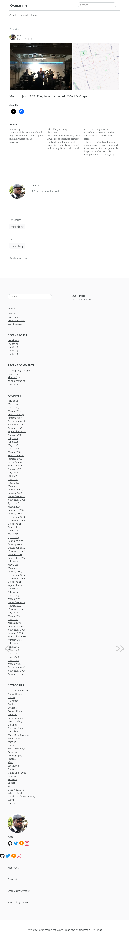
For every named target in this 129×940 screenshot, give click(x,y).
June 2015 (13, 530)
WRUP (11, 803)
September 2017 (16, 465)
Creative (12, 714)
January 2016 (15, 513)
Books (11, 704)
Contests (12, 707)
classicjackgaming (18, 370)
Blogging (13, 701)
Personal (12, 752)
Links (34, 14)
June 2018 (13, 441)
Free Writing (15, 721)
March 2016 (14, 506)
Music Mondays (16, 748)
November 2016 (16, 499)
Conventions (15, 711)
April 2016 (13, 503)
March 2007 (14, 664)
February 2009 (16, 626)
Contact (23, 14)
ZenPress (96, 929)
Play (10, 762)
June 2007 (13, 657)
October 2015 (15, 523)
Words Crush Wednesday (21, 796)
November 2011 (16, 609)
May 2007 (13, 660)
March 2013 (14, 599)
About (12, 14)
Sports (11, 782)
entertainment (16, 718)
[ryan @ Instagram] (27, 843)
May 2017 (13, 479)
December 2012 (16, 602)
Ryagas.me (18, 5)
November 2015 (16, 520)
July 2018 (13, 438)
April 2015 (13, 537)
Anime (11, 697)
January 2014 (15, 571)
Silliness (12, 779)
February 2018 (16, 455)
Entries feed (14, 317)
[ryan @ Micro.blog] (21, 843)
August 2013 (14, 588)
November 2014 (16, 551)
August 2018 (15, 435)
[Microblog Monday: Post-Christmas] (65, 139)
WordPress (63, 929)
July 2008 (13, 643)
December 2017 (16, 462)
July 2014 (13, 561)
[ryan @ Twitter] (16, 843)
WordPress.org (16, 324)
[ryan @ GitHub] (10, 843)
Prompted (13, 765)
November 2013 (16, 578)
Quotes (12, 769)
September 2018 (17, 431)
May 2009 (13, 619)
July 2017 (13, 472)
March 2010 (14, 616)
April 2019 (13, 407)
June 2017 (13, 476)
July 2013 (13, 592)
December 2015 (16, 517)
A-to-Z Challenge (18, 690)
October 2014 (15, 554)
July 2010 (13, 612)
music (11, 745)
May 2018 (13, 445)
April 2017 (13, 482)
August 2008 (15, 639)
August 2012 (15, 605)
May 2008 (13, 650)
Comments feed (16, 320)
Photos (12, 759)
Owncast (12, 879)
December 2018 (16, 421)
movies (12, 741)
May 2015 (13, 534)
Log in (11, 313)
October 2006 (15, 674)
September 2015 (16, 527)
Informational (16, 728)
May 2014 (13, 564)
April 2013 (13, 595)
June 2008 (13, 646)
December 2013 (16, 575)
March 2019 (14, 411)
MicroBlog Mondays (19, 735)
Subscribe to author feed (46, 191)
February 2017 (15, 489)
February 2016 (16, 510)
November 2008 (17, 629)
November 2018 (16, 424)
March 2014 (14, 568)
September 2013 (16, 585)
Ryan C (11, 890)
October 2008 (15, 633)
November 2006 (17, 670)
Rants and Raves (17, 772)
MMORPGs (14, 738)
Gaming (12, 724)
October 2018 (15, 428)
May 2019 (13, 404)
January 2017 (15, 493)
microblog (17, 226)
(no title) (13, 343)
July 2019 (13, 400)
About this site (16, 694)
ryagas (11, 374)
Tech (10, 786)
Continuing (14, 340)
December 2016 (16, 496)
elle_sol (12, 377)
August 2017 (14, 469)
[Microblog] (28, 136)
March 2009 (14, 622)
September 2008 (17, 636)
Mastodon (13, 867)
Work (11, 799)
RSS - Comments (81, 299)
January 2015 (15, 544)
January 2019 (15, 417)
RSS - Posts (78, 295)
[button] (40, 67)
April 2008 (14, 653)
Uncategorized (16, 789)
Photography (15, 755)
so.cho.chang (15, 380)
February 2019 (16, 414)
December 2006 (16, 667)
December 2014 (16, 547)
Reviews (12, 776)
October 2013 (15, 581)
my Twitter (23, 890)
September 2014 (17, 558)
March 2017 (14, 486)
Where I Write (15, 793)
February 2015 (15, 540)
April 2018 (13, 448)
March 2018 (14, 452)
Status (16, 29)
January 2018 (15, 458)
